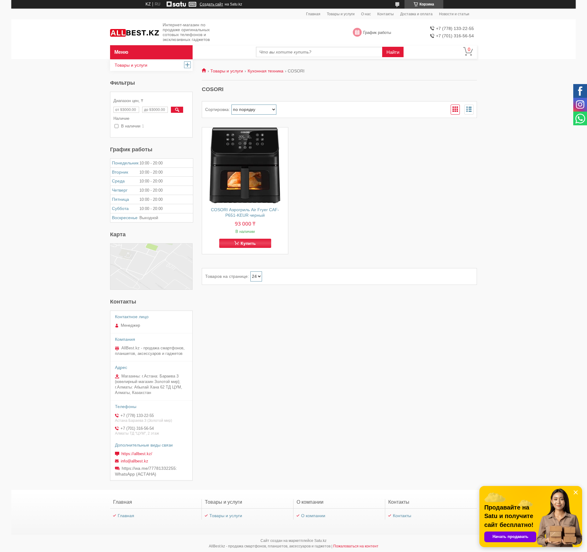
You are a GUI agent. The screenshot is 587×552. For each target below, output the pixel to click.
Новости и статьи (454, 14)
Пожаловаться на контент (355, 546)
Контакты (385, 14)
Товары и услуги (341, 14)
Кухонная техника (265, 70)
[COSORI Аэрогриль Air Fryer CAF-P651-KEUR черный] (245, 165)
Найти (392, 52)
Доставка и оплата (416, 14)
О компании (313, 515)
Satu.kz (320, 541)
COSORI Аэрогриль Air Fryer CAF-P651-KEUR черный (245, 212)
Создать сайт (211, 4)
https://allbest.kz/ (136, 453)
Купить (248, 243)
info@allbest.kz (134, 461)
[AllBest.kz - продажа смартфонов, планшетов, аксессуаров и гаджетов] (134, 32)
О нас (366, 14)
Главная (313, 14)
